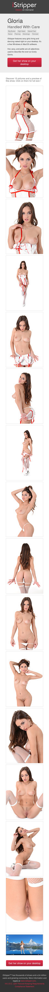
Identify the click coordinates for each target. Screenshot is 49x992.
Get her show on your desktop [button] (24, 62)
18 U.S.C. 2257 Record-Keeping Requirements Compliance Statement (24, 985)
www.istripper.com (28, 980)
